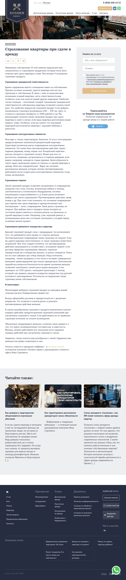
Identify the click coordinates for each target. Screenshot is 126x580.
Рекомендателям (41, 497)
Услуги (58, 491)
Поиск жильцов (82, 13)
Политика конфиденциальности (86, 501)
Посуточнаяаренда (59, 505)
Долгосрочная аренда (43, 13)
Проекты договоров (81, 497)
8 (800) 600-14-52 (112, 2)
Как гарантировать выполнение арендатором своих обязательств (61, 414)
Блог (8, 501)
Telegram (99, 126)
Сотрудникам (40, 501)
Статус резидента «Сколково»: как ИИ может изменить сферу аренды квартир (101, 415)
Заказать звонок (111, 497)
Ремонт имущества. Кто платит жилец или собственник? (55, 555)
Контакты (104, 13)
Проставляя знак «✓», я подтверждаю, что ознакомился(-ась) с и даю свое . (100, 79)
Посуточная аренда (64, 13)
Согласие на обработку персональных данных (83, 507)
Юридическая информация (16, 519)
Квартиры (10, 510)
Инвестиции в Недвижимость (60, 519)
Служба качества (112, 505)
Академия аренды (111, 515)
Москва (46, 2)
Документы (80, 491)
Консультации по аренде (60, 512)
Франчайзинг (40, 506)
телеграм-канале (56, 346)
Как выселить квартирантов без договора (79, 555)
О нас (94, 13)
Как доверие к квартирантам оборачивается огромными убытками (19, 415)
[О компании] (102, 409)
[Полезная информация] (23, 409)
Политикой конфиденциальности (100, 79)
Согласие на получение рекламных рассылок (83, 514)
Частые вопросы (12, 515)
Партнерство (42, 491)
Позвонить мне (105, 8)
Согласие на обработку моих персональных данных (99, 82)
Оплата (9, 506)
